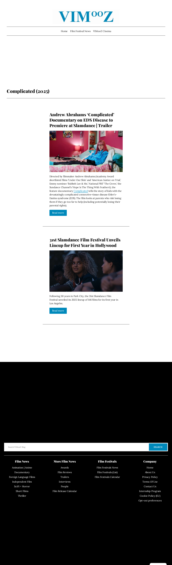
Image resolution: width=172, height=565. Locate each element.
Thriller (22, 495)
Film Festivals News (107, 467)
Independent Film (22, 481)
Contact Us (150, 486)
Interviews (64, 481)
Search (158, 447)
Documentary (22, 472)
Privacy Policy (150, 477)
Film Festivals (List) (107, 472)
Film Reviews (65, 472)
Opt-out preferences (150, 500)
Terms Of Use (149, 481)
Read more (58, 212)
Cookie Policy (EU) (150, 495)
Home (64, 31)
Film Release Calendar (65, 491)
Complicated (81, 190)
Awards (65, 467)
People (65, 486)
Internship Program (150, 491)
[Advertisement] (86, 66)
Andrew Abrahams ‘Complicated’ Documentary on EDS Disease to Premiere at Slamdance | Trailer (81, 120)
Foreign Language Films (22, 477)
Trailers (64, 477)
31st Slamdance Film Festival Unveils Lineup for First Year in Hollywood (85, 242)
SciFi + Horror (22, 486)
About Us (150, 472)
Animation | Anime (22, 467)
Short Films (22, 491)
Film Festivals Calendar (107, 477)
